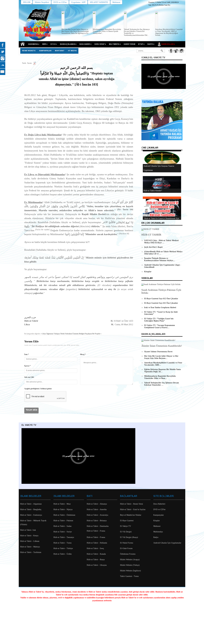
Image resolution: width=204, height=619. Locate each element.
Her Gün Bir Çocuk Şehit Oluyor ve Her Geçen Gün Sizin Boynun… (161, 357)
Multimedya (158, 532)
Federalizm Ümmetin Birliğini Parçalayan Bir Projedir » (83, 334)
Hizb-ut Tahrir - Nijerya (62, 509)
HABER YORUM (129, 44)
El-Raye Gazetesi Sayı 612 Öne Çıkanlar (161, 299)
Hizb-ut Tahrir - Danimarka (98, 526)
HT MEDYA (72, 51)
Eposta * (27, 366)
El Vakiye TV (29, 425)
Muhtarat (59, 51)
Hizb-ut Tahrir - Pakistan (63, 521)
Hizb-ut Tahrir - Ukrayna (97, 565)
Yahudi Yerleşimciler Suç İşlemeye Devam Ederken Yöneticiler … (161, 384)
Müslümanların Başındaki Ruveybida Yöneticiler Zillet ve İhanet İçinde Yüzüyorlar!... (107, 31)
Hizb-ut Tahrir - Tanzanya (63, 537)
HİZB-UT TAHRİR (151, 234)
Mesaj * (83, 354)
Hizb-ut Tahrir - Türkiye (63, 548)
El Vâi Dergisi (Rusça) (129, 537)
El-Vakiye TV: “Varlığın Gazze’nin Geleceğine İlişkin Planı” (158, 320)
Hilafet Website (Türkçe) (130, 565)
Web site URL (29, 377)
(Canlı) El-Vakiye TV (153, 57)
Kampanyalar (158, 515)
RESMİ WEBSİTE (29, 51)
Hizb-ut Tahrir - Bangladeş (30, 509)
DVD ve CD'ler (159, 509)
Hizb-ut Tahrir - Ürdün (62, 554)
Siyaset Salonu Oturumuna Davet (158, 352)
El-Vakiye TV (125, 526)
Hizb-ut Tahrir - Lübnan (29, 541)
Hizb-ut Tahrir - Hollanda (97, 543)
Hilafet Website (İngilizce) (130, 571)
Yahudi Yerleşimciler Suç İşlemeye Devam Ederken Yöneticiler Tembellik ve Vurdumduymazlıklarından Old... (137, 32)
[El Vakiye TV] (176, 53)
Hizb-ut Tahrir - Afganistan (31, 504)
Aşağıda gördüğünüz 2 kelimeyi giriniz (38, 389)
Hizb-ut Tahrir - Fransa (96, 531)
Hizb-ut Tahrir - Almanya (97, 504)
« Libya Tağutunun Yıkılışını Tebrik (52, 334)
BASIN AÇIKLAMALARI (153, 334)
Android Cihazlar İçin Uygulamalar (167, 543)
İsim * (26, 354)
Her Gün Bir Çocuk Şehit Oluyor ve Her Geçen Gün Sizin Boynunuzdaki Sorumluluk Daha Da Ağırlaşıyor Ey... (75, 31)
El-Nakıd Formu (126, 543)
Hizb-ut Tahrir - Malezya (30, 547)
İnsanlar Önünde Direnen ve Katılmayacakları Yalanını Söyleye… (159, 259)
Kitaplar (147, 272)
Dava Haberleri (159, 504)
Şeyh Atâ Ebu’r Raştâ (153, 247)
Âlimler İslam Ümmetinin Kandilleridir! (161, 345)
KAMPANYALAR (45, 51)
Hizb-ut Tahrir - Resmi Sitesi (131, 504)
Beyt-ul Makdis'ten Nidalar (130, 515)
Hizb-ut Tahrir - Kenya (29, 536)
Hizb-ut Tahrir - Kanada (96, 554)
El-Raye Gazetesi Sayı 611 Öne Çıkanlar (161, 303)
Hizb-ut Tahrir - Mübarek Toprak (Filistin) (33, 523)
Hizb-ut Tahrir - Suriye (62, 532)
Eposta (29, 63)
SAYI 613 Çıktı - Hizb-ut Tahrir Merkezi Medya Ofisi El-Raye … (161, 241)
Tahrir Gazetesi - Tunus (129, 576)
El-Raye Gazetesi (127, 521)
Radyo (155, 537)
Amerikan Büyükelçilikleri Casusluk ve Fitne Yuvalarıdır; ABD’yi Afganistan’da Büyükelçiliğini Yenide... (169, 32)
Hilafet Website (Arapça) (130, 559)
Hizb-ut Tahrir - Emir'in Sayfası (132, 509)
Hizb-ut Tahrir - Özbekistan (64, 515)
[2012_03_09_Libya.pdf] (34, 63)
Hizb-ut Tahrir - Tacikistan (30, 552)
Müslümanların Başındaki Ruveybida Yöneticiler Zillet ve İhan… (160, 377)
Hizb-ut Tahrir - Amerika (97, 509)
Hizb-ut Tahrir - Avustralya (97, 515)
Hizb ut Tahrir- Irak (28, 530)
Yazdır (24, 63)
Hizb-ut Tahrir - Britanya (97, 521)
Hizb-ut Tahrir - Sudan (62, 526)
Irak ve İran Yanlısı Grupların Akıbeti (160, 307)
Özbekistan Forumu (127, 554)
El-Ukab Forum (126, 548)
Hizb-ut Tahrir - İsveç (95, 548)
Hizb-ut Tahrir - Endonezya (31, 515)
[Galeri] (181, 53)
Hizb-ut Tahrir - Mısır (62, 504)
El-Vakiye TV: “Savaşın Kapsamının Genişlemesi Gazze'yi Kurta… (159, 326)
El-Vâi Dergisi (126, 532)
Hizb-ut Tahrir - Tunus (62, 543)
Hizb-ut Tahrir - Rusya (96, 559)
